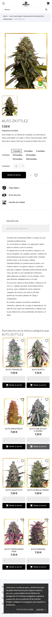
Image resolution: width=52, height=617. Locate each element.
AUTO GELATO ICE (14, 490)
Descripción (12, 221)
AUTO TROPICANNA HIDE (13, 550)
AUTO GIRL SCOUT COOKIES (38, 429)
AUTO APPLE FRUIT (14, 428)
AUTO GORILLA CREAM (38, 490)
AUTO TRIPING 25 (14, 369)
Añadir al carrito (14, 175)
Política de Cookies (25, 609)
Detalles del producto (17, 229)
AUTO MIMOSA (38, 549)
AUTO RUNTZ (38, 369)
